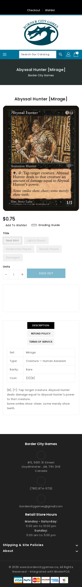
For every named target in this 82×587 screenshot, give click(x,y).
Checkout (33, 10)
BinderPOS (62, 572)
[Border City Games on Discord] (52, 4)
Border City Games (41, 75)
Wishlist (50, 10)
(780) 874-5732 (41, 488)
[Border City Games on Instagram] (44, 4)
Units (6, 266)
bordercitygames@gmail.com (41, 506)
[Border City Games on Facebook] (30, 4)
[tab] (41, 325)
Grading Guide (49, 225)
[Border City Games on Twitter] (37, 4)
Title (6, 233)
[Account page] (68, 54)
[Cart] (76, 54)
